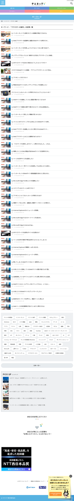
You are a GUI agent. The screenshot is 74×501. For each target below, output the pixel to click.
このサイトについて (22, 481)
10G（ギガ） (55, 335)
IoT (11, 335)
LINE (45, 344)
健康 (5, 344)
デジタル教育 (28, 344)
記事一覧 (12, 8)
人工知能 (38, 344)
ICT (69, 335)
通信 (62, 317)
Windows (6, 322)
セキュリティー (54, 317)
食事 (60, 344)
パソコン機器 (42, 317)
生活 (30, 322)
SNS (11, 331)
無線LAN (27, 326)
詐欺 (5, 331)
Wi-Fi (14, 322)
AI (63, 335)
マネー (18, 331)
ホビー (61, 11)
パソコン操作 (31, 317)
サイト (13, 326)
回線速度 (12, 344)
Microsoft (6, 348)
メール (62, 322)
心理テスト (16, 348)
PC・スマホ (37, 8)
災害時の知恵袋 (59, 353)
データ (55, 322)
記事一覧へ (37, 365)
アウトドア (33, 348)
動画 (62, 326)
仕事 (20, 326)
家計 (25, 331)
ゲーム (27, 335)
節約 (5, 335)
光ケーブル (53, 348)
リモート (52, 344)
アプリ (6, 326)
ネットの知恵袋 (8, 317)
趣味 (36, 322)
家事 (20, 344)
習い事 (6, 357)
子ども (55, 326)
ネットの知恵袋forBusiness (28, 339)
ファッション (63, 348)
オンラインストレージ (62, 339)
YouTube (38, 331)
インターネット (20, 317)
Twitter (24, 348)
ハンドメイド (43, 348)
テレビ (40, 335)
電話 (12, 357)
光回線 (48, 326)
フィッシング (42, 339)
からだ (51, 339)
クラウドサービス (32, 353)
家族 (31, 331)
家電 (47, 335)
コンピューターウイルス (10, 339)
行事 (34, 335)
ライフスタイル (37, 11)
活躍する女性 (7, 353)
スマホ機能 (22, 322)
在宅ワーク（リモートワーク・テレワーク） (56, 331)
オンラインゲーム (19, 353)
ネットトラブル (45, 322)
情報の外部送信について (38, 481)
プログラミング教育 (46, 353)
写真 (68, 326)
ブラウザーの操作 (37, 326)
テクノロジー (12, 11)
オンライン (19, 335)
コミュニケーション (61, 8)
